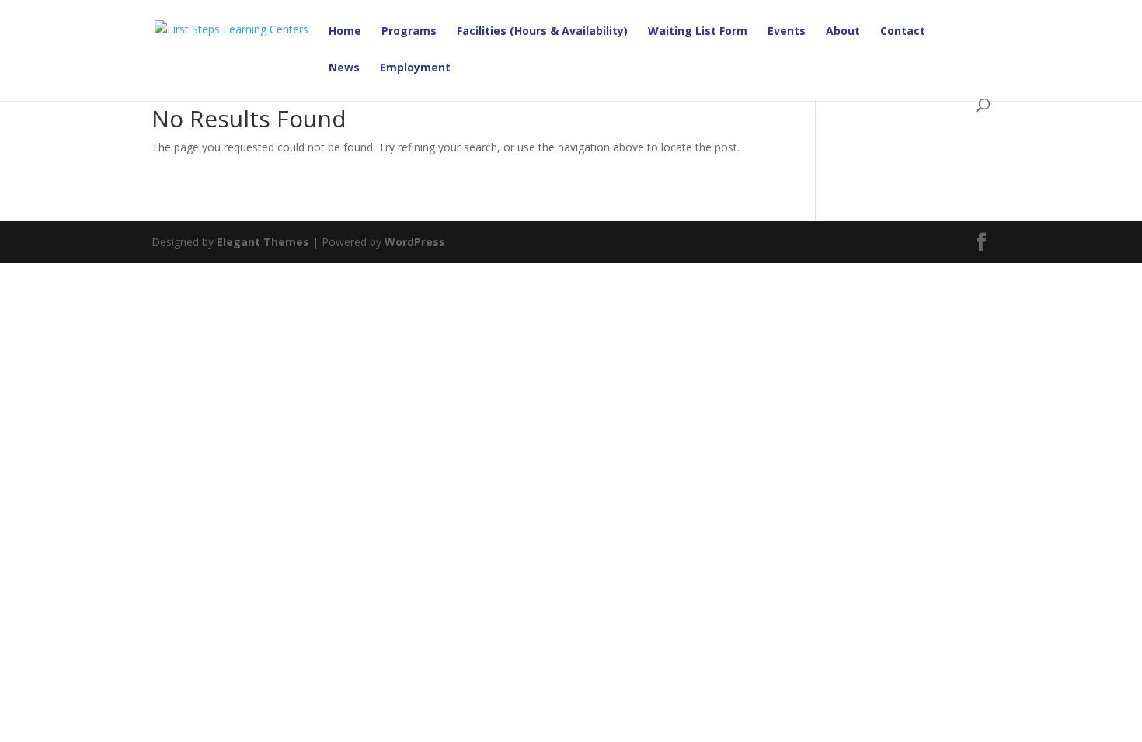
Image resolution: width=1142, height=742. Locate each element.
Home (345, 32)
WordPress (415, 241)
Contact (902, 32)
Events (787, 32)
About (843, 32)
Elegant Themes (263, 241)
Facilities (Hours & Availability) (542, 32)
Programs (409, 32)
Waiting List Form (697, 32)
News (344, 68)
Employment (415, 68)
